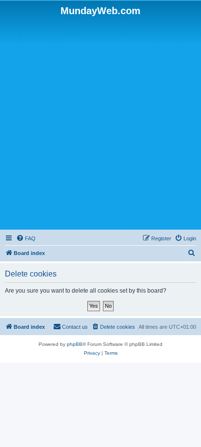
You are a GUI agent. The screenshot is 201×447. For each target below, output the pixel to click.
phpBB (74, 344)
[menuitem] (26, 238)
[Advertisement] (100, 122)
